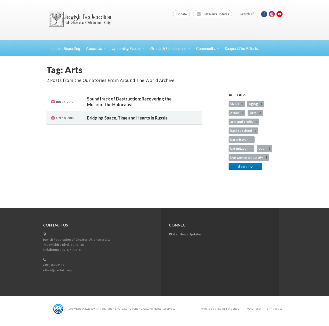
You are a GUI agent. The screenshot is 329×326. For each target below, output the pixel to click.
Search (245, 14)
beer (264, 148)
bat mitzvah (241, 148)
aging (255, 104)
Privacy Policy (253, 308)
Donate (182, 14)
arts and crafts (243, 122)
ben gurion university (248, 157)
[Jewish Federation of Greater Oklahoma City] (81, 20)
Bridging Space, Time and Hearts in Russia (127, 117)
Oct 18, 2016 (65, 118)
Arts (255, 113)
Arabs (236, 113)
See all (244, 166)
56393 (236, 104)
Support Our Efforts (241, 48)
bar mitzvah (241, 139)
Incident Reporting (64, 48)
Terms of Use (274, 308)
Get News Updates (216, 14)
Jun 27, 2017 (64, 102)
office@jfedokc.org (57, 270)
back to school (243, 130)
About (94, 48)
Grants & (168, 48)
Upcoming (126, 48)
